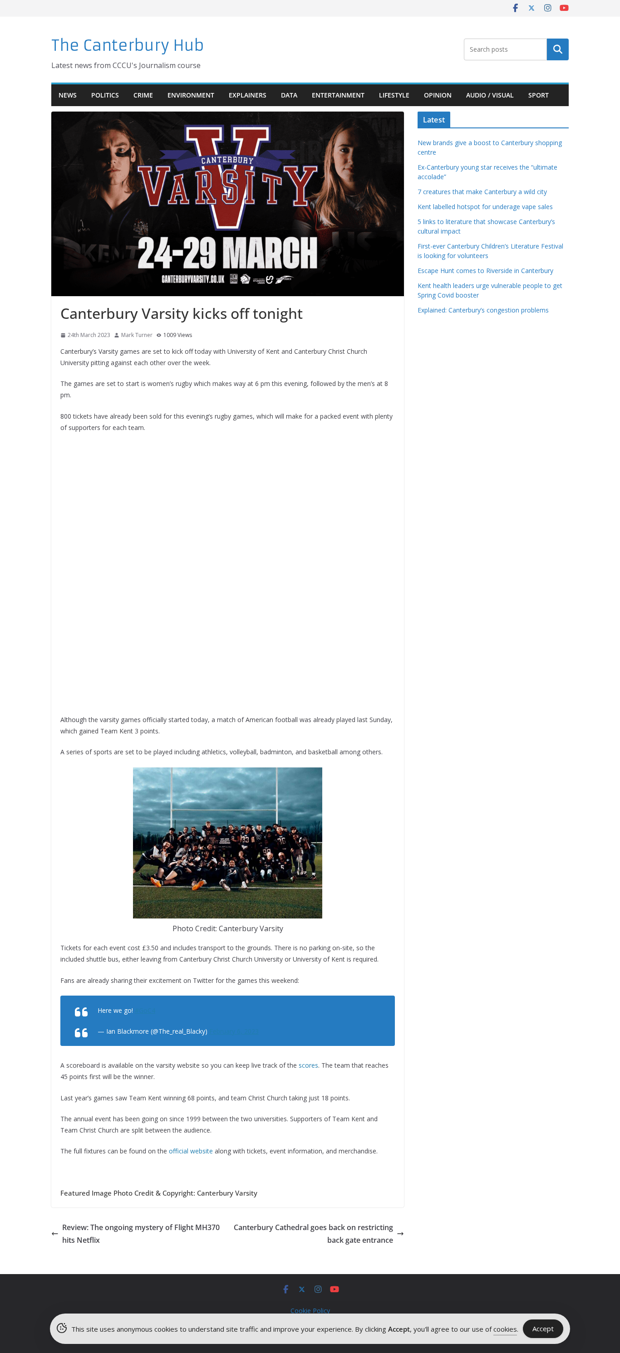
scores (308, 1065)
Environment (190, 95)
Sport (538, 95)
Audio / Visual (490, 95)
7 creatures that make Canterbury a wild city (482, 191)
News (68, 95)
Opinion (438, 95)
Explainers (247, 95)
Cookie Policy (310, 1310)
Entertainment (338, 95)
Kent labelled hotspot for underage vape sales (485, 206)
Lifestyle (394, 95)
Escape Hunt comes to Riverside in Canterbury (485, 270)
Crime (143, 95)
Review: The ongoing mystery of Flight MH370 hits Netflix (141, 1234)
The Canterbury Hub (127, 45)
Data (289, 95)
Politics (105, 95)
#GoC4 (145, 1010)
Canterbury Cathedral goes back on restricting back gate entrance (313, 1234)
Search (558, 49)
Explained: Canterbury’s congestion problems (483, 310)
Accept (543, 1328)
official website (191, 1151)
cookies (505, 1328)
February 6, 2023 (234, 1031)
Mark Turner (137, 335)
